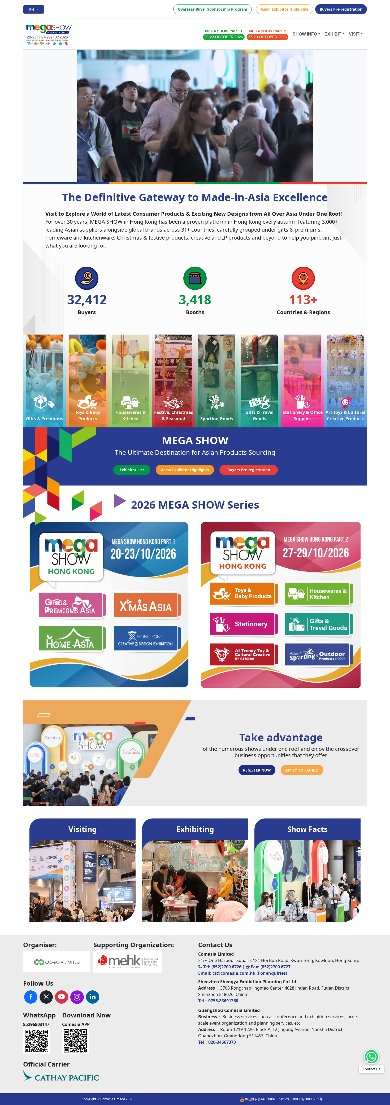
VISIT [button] (354, 34)
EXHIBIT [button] (332, 34)
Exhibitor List (132, 469)
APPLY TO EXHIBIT (302, 770)
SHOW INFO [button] (305, 34)
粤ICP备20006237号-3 (309, 1099)
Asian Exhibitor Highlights (285, 9)
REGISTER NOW (257, 770)
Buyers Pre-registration (341, 9)
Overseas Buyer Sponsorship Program (212, 9)
